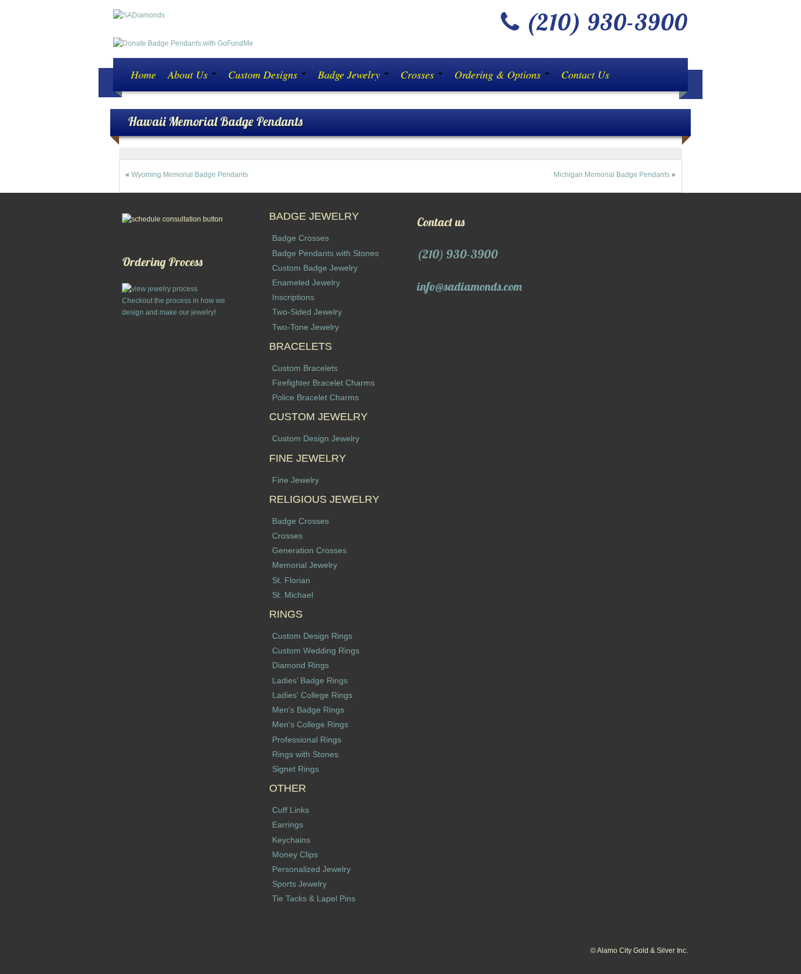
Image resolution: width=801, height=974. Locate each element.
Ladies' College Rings (312, 695)
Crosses (418, 74)
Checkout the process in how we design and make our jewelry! (173, 306)
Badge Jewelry (350, 74)
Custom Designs (264, 74)
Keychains (291, 839)
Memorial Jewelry (304, 565)
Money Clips (295, 854)
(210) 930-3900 (457, 254)
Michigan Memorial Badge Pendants (612, 175)
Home (143, 74)
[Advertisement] (179, 494)
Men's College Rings (310, 724)
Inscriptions (293, 297)
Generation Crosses (309, 550)
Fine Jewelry (295, 480)
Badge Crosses (300, 238)
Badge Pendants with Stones (325, 253)
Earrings (287, 824)
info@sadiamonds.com (469, 286)
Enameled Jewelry (306, 282)
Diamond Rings (300, 665)
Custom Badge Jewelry (315, 268)
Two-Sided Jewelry (307, 311)
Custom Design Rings (312, 636)
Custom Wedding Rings (315, 650)
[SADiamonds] (139, 15)
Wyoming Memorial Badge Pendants (189, 175)
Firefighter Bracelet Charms (323, 382)
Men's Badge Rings (308, 709)
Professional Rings (306, 739)
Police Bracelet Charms (315, 397)
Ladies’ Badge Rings (310, 680)
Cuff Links (290, 810)
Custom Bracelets (305, 368)
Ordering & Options (499, 74)
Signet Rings (295, 769)
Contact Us (585, 74)
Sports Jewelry (299, 883)
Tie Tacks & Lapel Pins (313, 898)
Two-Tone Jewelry (305, 327)
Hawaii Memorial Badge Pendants (215, 121)
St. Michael (292, 595)
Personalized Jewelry (311, 869)
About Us (189, 74)
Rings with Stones (305, 754)
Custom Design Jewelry (315, 438)
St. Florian (291, 580)
